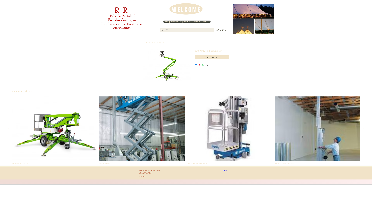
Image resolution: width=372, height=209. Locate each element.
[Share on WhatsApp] (203, 65)
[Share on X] (207, 65)
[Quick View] (54, 128)
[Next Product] (363, 128)
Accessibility (142, 176)
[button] (221, 29)
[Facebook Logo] (225, 172)
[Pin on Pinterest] (199, 65)
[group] (186, 130)
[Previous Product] (9, 128)
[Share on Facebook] (196, 65)
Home (145, 42)
